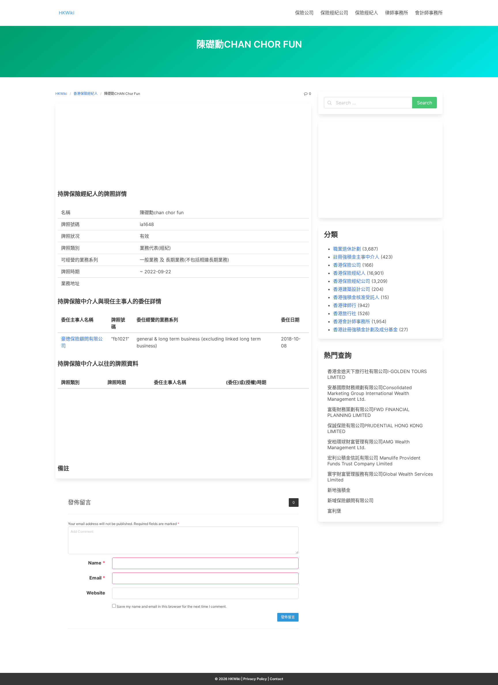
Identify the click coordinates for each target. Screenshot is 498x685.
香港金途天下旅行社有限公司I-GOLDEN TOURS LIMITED (377, 374)
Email (97, 578)
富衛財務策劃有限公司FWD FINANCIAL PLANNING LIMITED (368, 412)
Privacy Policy (255, 679)
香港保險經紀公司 (351, 281)
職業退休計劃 (347, 249)
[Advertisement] (183, 148)
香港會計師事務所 (351, 321)
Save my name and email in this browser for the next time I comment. (171, 606)
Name (96, 563)
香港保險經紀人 (85, 93)
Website (95, 593)
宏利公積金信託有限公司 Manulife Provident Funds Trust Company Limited (373, 460)
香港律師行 (344, 305)
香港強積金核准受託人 (356, 297)
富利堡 (334, 511)
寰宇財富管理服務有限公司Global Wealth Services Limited (380, 477)
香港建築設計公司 (351, 289)
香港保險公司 (347, 265)
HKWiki (61, 93)
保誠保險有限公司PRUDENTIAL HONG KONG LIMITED (375, 428)
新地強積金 (338, 490)
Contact (276, 679)
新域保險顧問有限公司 (350, 500)
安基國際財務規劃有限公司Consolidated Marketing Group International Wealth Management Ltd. (369, 393)
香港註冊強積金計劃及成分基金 (365, 329)
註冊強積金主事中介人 (356, 257)
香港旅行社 (344, 313)
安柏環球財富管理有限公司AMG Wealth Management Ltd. (368, 444)
